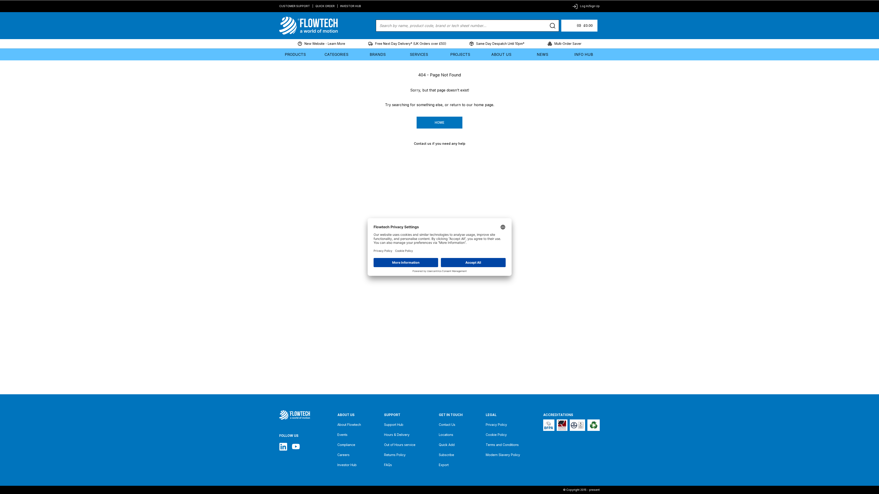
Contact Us (447, 425)
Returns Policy (395, 455)
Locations (446, 435)
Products (295, 54)
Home (439, 122)
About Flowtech (349, 425)
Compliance (346, 445)
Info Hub (583, 54)
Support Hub (393, 425)
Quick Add (447, 445)
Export (444, 465)
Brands (378, 54)
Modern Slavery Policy (503, 455)
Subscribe (446, 455)
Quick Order (325, 6)
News (542, 54)
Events (342, 435)
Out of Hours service (399, 445)
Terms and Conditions (502, 445)
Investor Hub (350, 6)
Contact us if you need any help (439, 143)
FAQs (388, 465)
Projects (460, 54)
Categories (336, 54)
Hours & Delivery (397, 435)
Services (419, 54)
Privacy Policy (496, 425)
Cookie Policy (496, 435)
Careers (343, 455)
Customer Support (294, 6)
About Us (501, 54)
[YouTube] (296, 447)
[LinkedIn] (283, 447)
